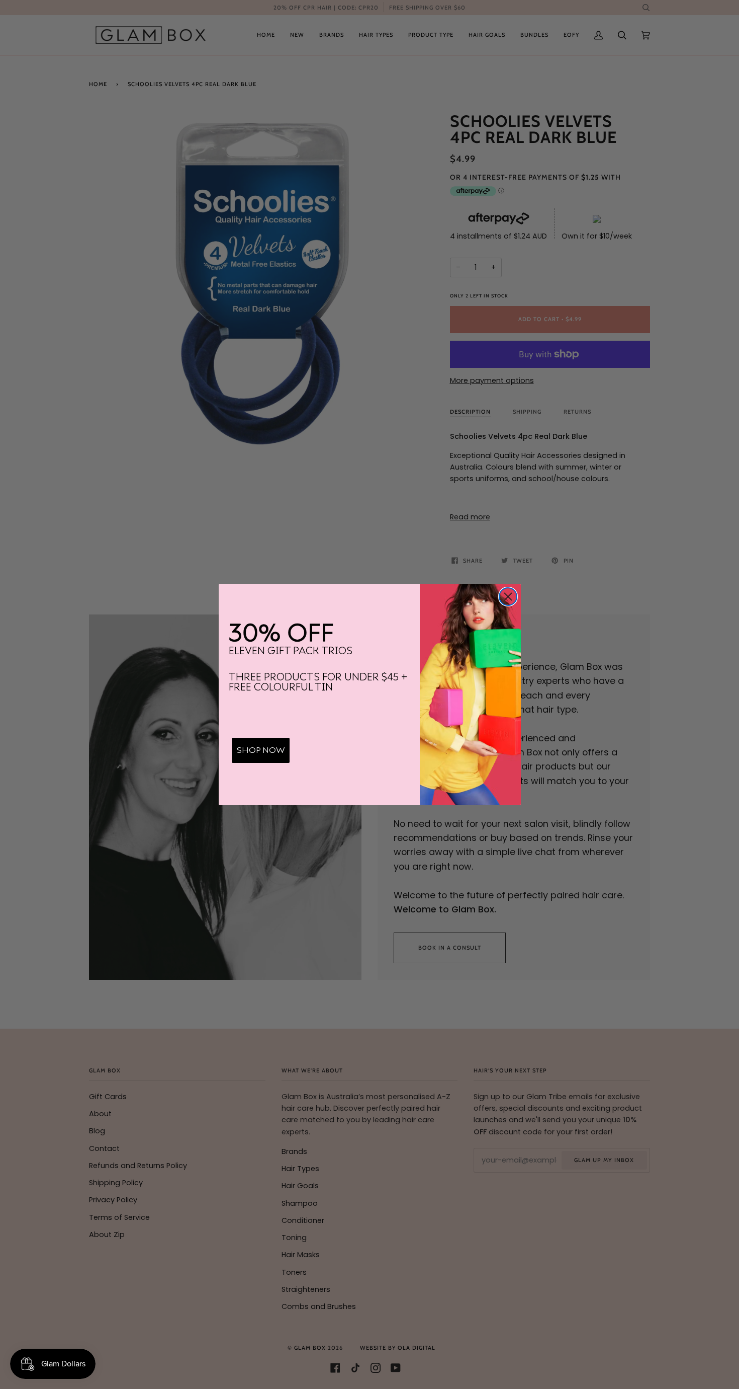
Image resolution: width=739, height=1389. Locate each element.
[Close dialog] (508, 596)
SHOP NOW (261, 750)
